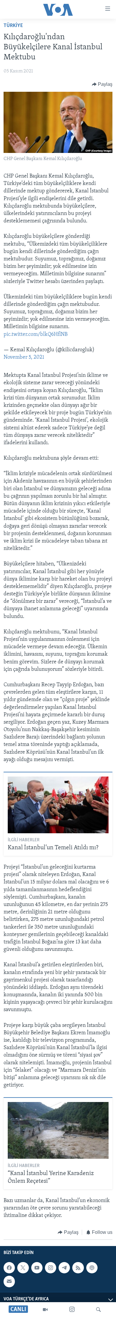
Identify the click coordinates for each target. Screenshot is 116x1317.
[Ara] (98, 1309)
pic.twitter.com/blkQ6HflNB (36, 334)
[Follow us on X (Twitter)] (23, 1267)
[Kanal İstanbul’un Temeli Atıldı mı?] (58, 805)
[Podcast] (92, 1267)
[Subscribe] (9, 1281)
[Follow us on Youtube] (37, 1267)
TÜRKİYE (13, 26)
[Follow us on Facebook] (9, 1267)
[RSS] (78, 1267)
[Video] (45, 1309)
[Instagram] (72, 1309)
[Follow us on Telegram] (64, 1267)
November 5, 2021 (24, 357)
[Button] (102, 84)
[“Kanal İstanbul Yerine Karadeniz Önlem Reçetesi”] (58, 1130)
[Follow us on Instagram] (50, 1267)
